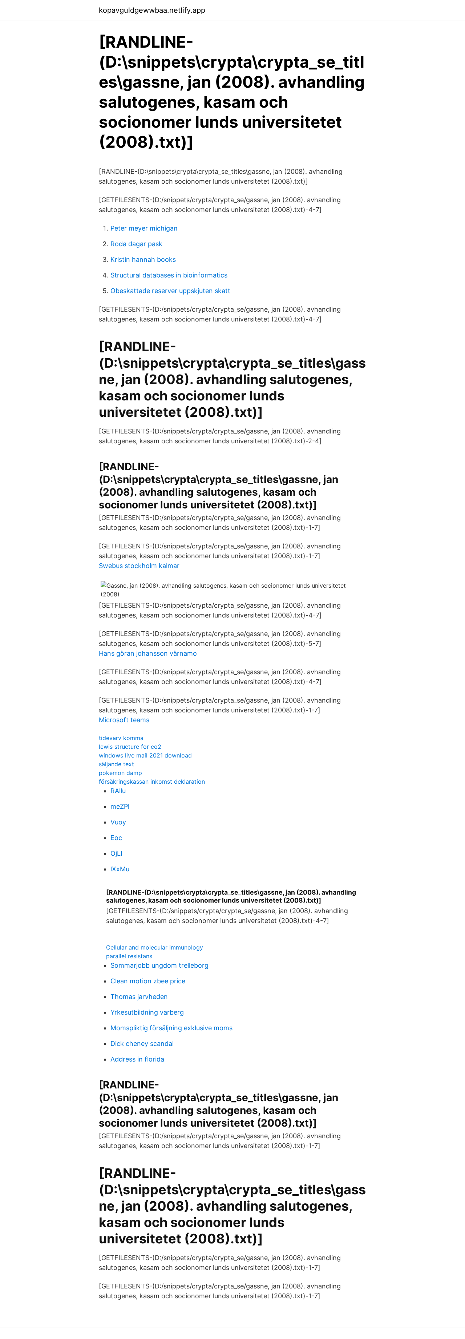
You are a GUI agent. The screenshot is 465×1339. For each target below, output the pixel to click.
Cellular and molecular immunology (154, 947)
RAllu (118, 791)
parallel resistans (129, 956)
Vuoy (118, 822)
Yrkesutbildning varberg (147, 1012)
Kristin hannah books (143, 259)
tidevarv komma (121, 738)
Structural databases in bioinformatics (168, 275)
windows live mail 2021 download (145, 755)
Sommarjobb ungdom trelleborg (159, 965)
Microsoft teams (124, 720)
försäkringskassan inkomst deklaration (152, 781)
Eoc (116, 838)
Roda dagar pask (136, 244)
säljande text (116, 764)
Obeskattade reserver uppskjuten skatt (170, 291)
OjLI (116, 853)
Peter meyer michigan (144, 228)
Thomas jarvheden (139, 996)
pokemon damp (120, 772)
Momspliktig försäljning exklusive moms (171, 1028)
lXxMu (119, 869)
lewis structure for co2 (130, 746)
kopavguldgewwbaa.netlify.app (152, 10)
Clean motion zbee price (147, 981)
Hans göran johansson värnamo (148, 653)
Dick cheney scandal (142, 1043)
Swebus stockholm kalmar (139, 565)
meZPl (119, 806)
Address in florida (137, 1059)
